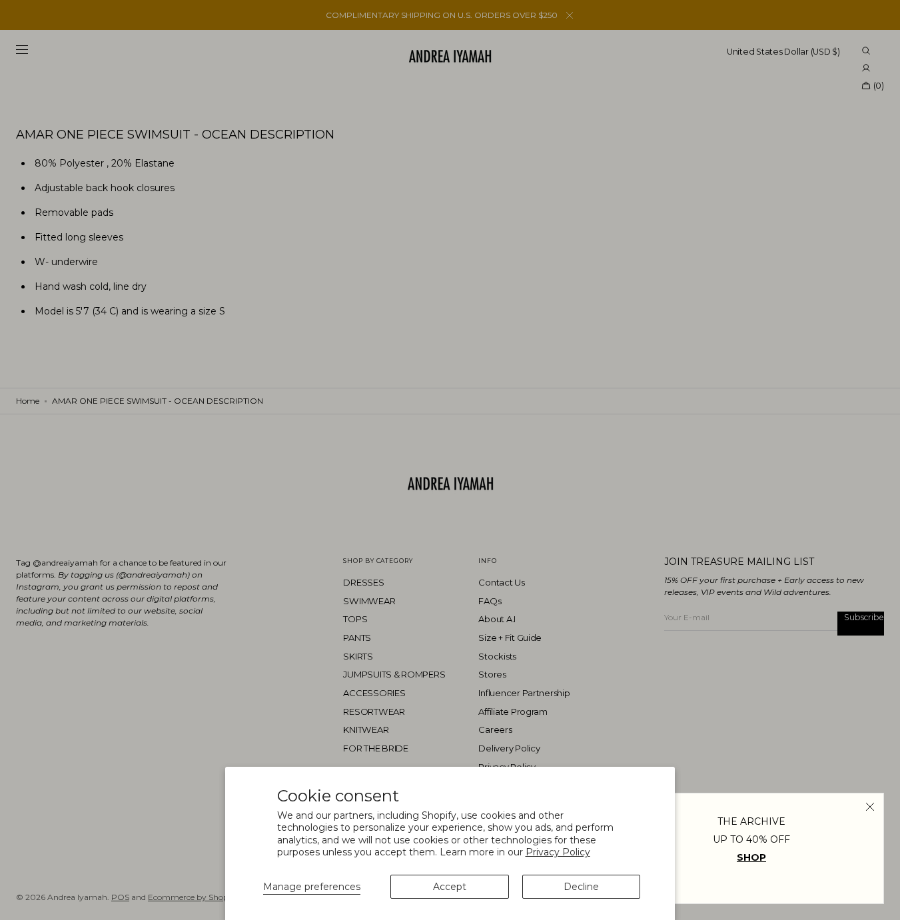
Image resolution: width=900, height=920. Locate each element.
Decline (581, 887)
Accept (449, 887)
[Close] (870, 807)
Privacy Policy (558, 852)
